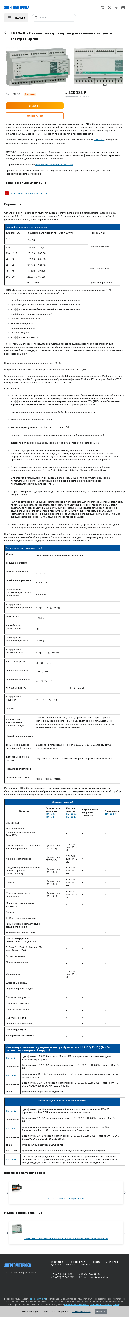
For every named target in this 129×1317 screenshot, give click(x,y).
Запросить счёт (34, 115)
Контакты (71, 1264)
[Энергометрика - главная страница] (18, 6)
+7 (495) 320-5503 (62, 1277)
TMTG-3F (51, 817)
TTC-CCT (99, 139)
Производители (77, 1261)
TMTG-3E (71, 817)
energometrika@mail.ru (95, 1277)
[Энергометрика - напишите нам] (123, 8)
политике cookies (81, 1311)
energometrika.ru (38, 1299)
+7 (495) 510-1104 (62, 1274)
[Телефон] (116, 8)
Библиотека (111, 1261)
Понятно (100, 1311)
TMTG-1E (71, 814)
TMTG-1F (51, 814)
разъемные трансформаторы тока (54, 164)
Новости (95, 1261)
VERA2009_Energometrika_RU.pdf (29, 193)
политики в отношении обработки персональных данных (91, 1304)
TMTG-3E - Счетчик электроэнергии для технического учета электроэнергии (66, 1238)
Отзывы (85, 1264)
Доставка (56, 1264)
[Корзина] (102, 7)
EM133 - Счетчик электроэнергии (66, 1198)
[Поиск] (36, 18)
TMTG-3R (11, 1159)
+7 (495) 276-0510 (89, 1274)
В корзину (34, 105)
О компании (57, 1261)
